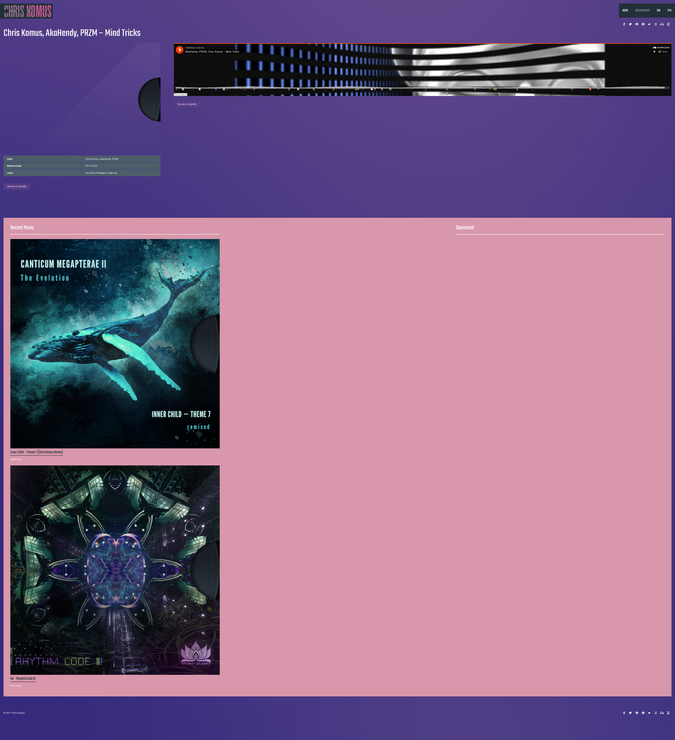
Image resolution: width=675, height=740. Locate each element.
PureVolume (649, 24)
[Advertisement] (560, 263)
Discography (642, 10)
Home (625, 10)
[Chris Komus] (26, 11)
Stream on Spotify (16, 186)
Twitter (630, 24)
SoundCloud (637, 24)
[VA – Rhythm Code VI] (115, 570)
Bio (658, 10)
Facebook (624, 24)
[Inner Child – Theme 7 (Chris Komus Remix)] (115, 343)
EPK (669, 10)
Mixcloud (643, 24)
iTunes (655, 24)
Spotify (668, 24)
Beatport (662, 24)
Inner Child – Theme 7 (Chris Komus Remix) (36, 452)
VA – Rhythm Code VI (23, 679)
